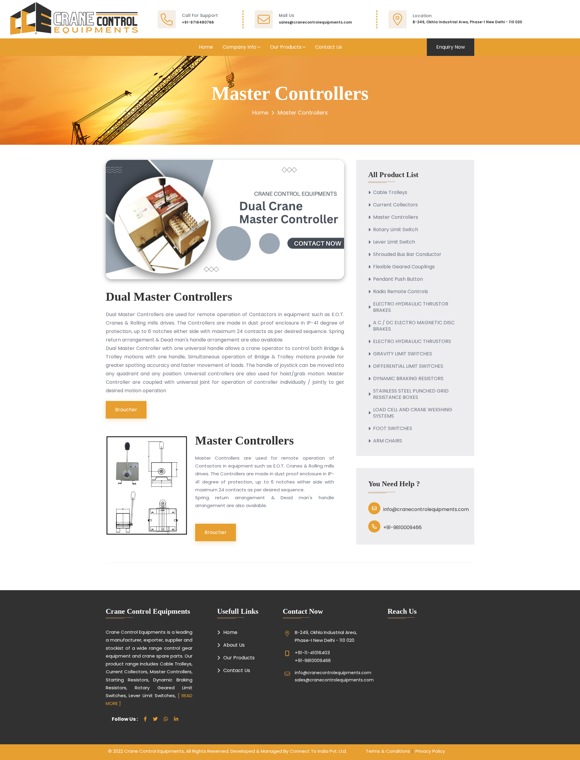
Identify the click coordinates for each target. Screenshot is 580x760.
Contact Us (328, 47)
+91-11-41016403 (312, 652)
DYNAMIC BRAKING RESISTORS (408, 378)
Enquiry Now (450, 47)
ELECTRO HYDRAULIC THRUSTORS (412, 341)
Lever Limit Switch (394, 242)
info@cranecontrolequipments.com (426, 509)
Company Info (239, 47)
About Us (234, 645)
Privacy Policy (429, 751)
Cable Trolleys (390, 192)
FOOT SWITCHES (392, 428)
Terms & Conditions (388, 751)
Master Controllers (395, 217)
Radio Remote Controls (400, 291)
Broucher (126, 409)
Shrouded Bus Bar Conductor (407, 254)
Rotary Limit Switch (395, 229)
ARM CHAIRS (387, 441)
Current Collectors (395, 205)
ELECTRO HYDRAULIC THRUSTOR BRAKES (410, 307)
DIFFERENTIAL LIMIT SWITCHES (408, 366)
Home (206, 47)
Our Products (285, 47)
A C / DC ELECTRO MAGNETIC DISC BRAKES (414, 325)
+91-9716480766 (198, 22)
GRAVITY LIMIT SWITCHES (402, 354)
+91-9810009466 (402, 527)
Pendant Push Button (398, 279)
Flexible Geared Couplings (404, 267)
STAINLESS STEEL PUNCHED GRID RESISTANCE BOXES (411, 394)
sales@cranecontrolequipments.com (315, 22)
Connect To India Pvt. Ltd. (318, 751)
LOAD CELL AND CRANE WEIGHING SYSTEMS (412, 412)
